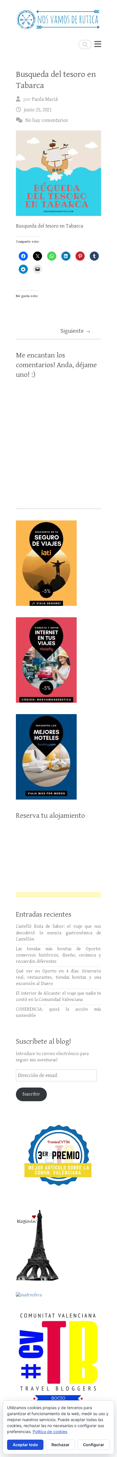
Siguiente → (75, 331)
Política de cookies (50, 1431)
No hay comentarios (46, 120)
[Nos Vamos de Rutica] (58, 17)
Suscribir (31, 1094)
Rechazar (60, 1444)
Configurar (93, 1444)
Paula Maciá (45, 99)
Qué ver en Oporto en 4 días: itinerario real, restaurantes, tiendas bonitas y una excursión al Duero (58, 977)
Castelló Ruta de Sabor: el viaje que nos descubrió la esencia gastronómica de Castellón (58, 933)
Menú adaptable (97, 44)
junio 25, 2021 (38, 110)
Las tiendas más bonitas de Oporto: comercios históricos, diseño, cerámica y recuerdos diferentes (58, 955)
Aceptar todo (25, 1444)
